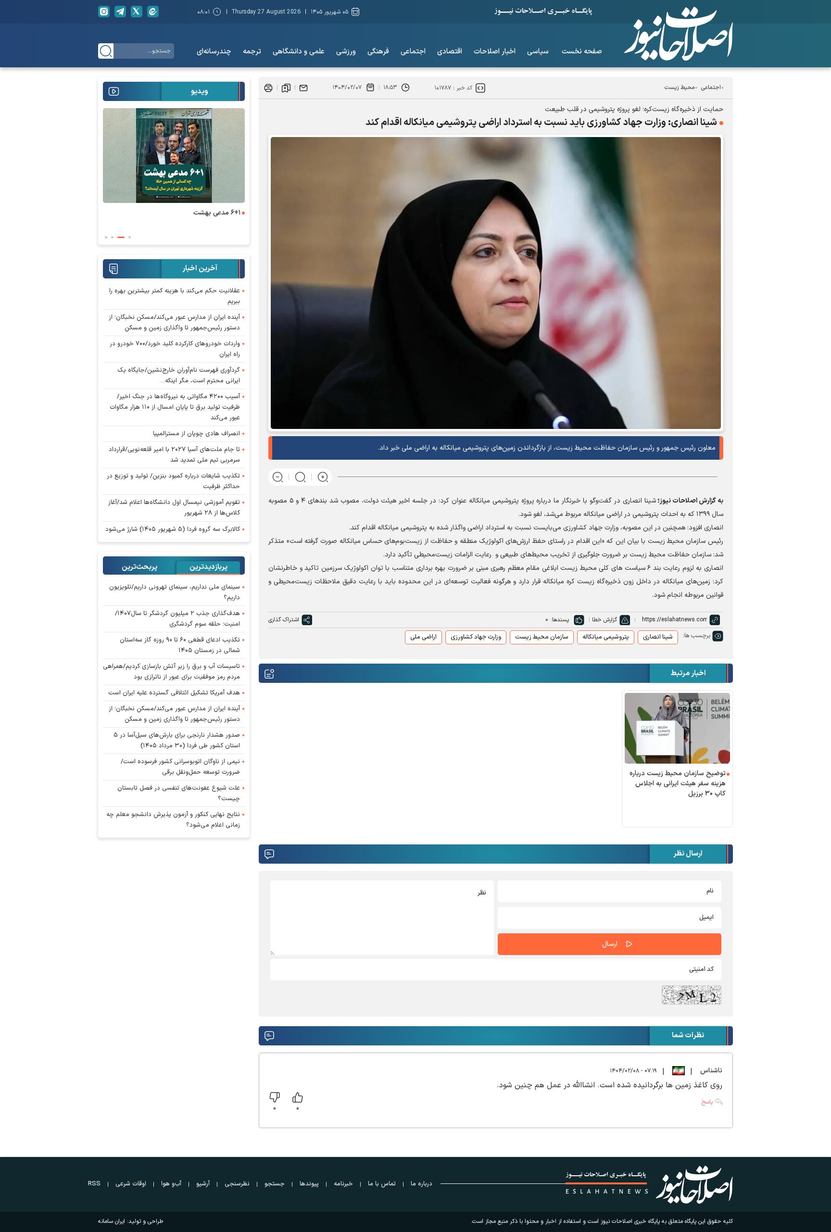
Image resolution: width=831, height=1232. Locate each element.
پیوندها (309, 1184)
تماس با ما (382, 1184)
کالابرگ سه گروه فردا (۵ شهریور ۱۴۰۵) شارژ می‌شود (172, 529)
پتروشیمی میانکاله (605, 637)
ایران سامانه (111, 1221)
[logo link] (678, 34)
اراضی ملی (423, 637)
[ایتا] (153, 11)
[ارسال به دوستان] (303, 87)
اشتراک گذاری (283, 620)
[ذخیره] (286, 87)
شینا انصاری (658, 637)
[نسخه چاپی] (268, 87)
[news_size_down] (278, 477)
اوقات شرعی (130, 1184)
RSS (94, 1184)
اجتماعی (711, 87)
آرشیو (203, 1184)
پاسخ (707, 1102)
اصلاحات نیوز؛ (677, 501)
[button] (129, 237)
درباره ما (421, 1184)
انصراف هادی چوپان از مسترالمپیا (196, 434)
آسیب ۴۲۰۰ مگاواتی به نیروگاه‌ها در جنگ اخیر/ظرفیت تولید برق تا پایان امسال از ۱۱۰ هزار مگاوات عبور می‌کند (175, 407)
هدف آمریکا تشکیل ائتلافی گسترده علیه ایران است (174, 693)
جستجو (274, 1184)
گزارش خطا (604, 620)
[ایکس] (136, 11)
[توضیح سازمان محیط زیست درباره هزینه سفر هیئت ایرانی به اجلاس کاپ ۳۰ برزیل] (677, 728)
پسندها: (560, 620)
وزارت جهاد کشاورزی (476, 637)
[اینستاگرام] (104, 11)
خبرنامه (343, 1184)
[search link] (105, 51)
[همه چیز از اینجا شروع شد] (174, 155)
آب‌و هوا (171, 1184)
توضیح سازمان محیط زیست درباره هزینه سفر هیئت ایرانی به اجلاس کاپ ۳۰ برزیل (678, 783)
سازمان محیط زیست (541, 637)
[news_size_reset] (300, 477)
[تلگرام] (120, 11)
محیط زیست (679, 87)
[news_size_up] (323, 477)
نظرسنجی (237, 1184)
